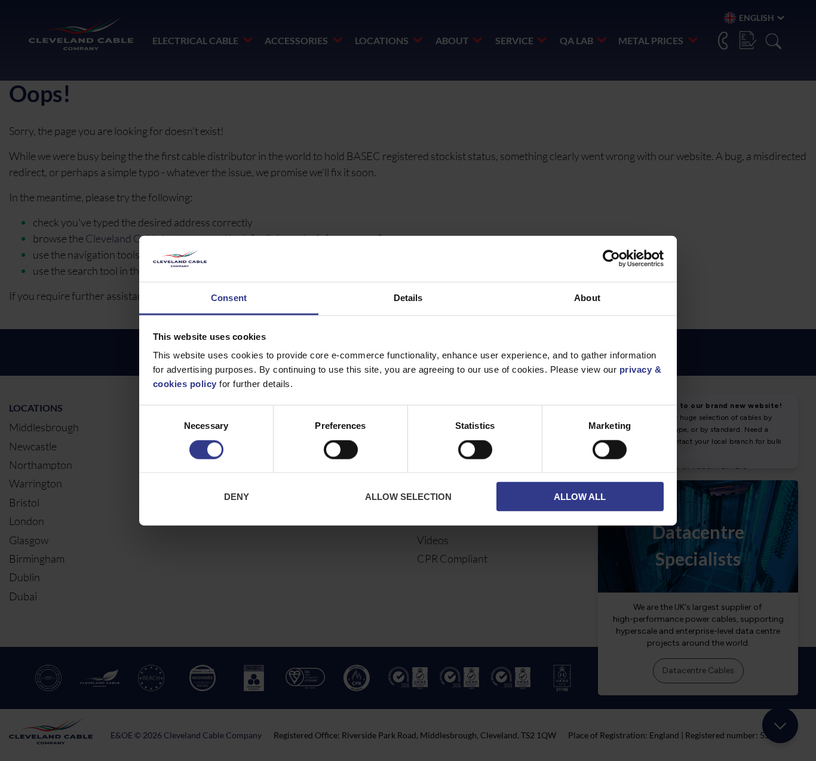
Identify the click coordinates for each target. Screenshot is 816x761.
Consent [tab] (229, 298)
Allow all (580, 497)
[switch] (341, 452)
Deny (236, 497)
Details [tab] (408, 298)
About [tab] (587, 298)
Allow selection (408, 497)
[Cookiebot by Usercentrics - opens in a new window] (611, 259)
